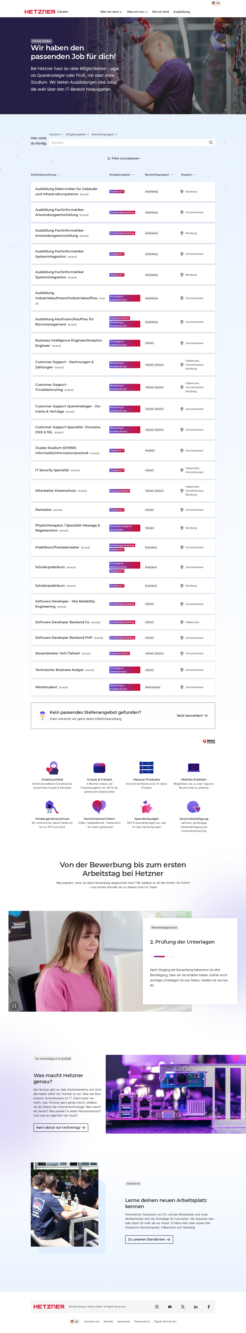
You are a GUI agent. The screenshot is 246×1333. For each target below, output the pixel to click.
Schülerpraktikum (55, 567)
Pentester (48, 510)
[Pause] (14, 1006)
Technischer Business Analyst (65, 670)
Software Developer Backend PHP (69, 638)
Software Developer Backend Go (67, 622)
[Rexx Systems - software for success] (209, 741)
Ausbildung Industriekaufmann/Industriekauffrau (70, 298)
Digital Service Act (165, 1321)
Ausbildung (181, 11)
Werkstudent (51, 687)
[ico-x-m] (182, 1306)
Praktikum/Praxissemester (62, 547)
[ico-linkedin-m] (195, 1306)
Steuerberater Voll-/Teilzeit (63, 653)
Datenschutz (142, 1321)
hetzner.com (91, 1321)
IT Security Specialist (57, 470)
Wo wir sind (160, 11)
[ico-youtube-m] (169, 1306)
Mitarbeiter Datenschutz (61, 491)
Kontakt (108, 1321)
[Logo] (49, 1306)
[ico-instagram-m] (156, 1306)
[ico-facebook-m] (208, 1306)
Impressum (123, 1321)
